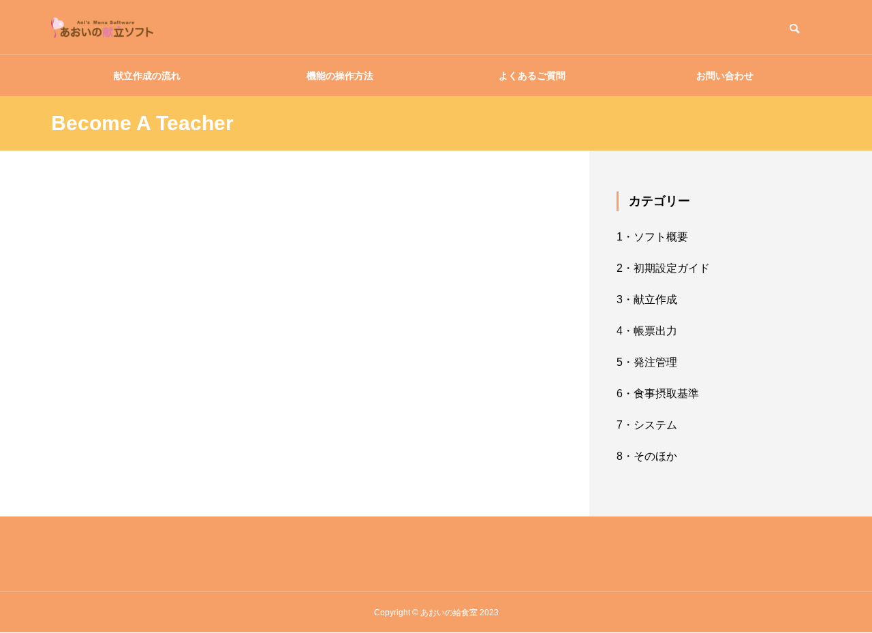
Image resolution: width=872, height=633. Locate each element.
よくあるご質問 (532, 75)
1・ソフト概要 (652, 237)
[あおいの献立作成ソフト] (102, 27)
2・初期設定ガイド (663, 268)
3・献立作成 (647, 299)
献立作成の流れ (147, 75)
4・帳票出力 (647, 331)
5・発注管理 (647, 362)
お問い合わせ (724, 75)
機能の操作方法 (340, 75)
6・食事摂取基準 (658, 393)
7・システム (647, 425)
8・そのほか (647, 456)
